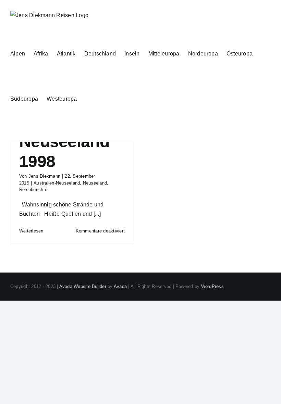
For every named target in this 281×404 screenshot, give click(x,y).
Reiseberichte (33, 189)
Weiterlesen (31, 230)
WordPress (212, 286)
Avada (120, 286)
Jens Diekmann (44, 176)
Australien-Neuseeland (57, 183)
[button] (88, 98)
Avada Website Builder (82, 286)
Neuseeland (95, 183)
